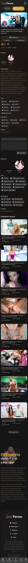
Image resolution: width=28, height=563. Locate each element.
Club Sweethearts (5, 132)
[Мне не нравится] (8, 44)
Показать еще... (14, 432)
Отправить (22, 153)
